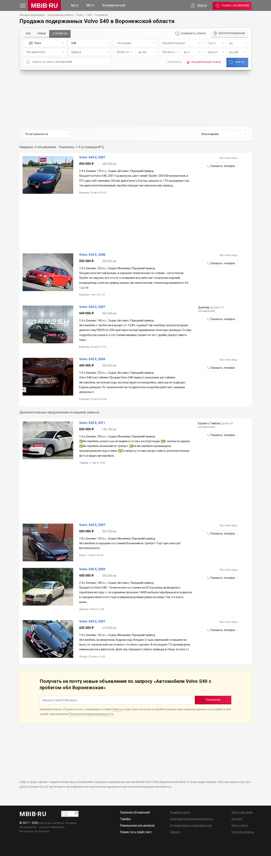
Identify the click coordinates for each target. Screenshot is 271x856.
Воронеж (84, 347)
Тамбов (83, 463)
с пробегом (101, 15)
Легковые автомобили (32, 15)
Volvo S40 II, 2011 (92, 423)
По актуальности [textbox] (36, 134)
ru (44, 5)
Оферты (117, 709)
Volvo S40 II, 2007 (92, 157)
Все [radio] (28, 33)
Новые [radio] (41, 33)
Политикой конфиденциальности (90, 714)
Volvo (80, 15)
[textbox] (44, 43)
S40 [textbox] (73, 43)
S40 (89, 15)
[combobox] (44, 43)
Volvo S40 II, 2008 (92, 254)
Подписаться (213, 699)
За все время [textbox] (210, 134)
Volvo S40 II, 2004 (92, 359)
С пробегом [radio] (60, 33)
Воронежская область (61, 15)
